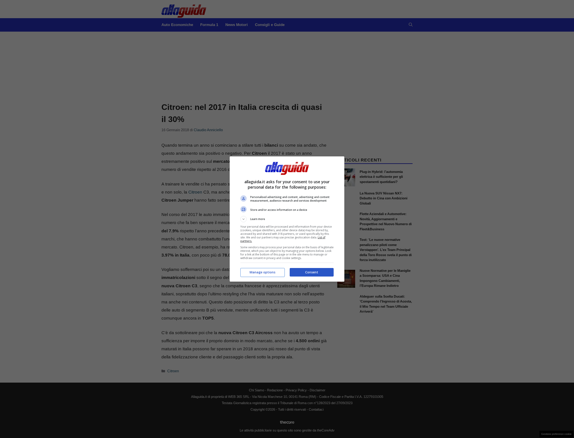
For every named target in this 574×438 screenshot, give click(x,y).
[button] (287, 219)
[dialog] (287, 219)
